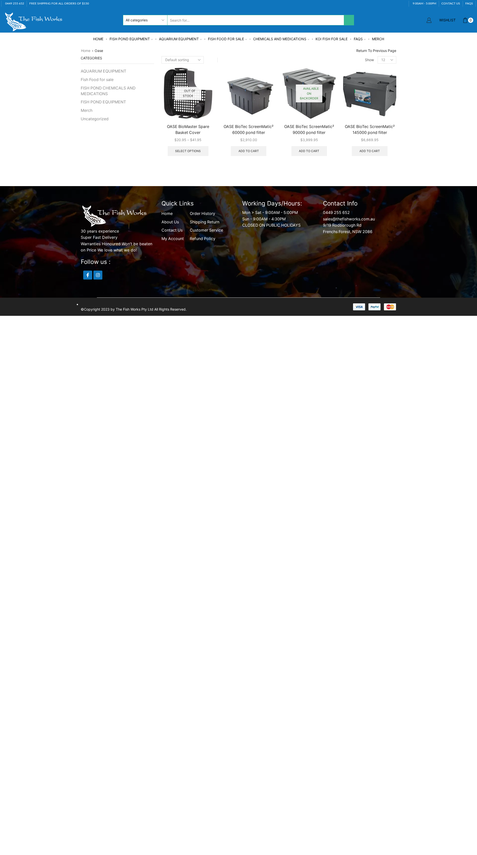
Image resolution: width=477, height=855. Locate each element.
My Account (172, 238)
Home (98, 39)
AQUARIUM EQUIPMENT (179, 39)
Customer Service (206, 230)
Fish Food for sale (226, 39)
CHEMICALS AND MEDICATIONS (279, 39)
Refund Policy (202, 238)
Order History (202, 213)
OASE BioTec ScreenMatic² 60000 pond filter (249, 129)
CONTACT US (450, 3)
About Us (170, 222)
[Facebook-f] (87, 275)
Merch (378, 39)
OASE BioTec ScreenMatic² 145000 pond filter (370, 129)
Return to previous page (376, 50)
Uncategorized (95, 119)
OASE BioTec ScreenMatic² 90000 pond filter (309, 129)
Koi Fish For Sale (332, 39)
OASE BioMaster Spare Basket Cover (188, 129)
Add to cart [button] (248, 151)
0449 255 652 (336, 212)
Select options (188, 151)
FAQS (469, 3)
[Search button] (349, 20)
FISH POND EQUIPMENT (130, 39)
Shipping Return (204, 222)
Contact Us (172, 230)
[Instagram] (97, 275)
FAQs (358, 39)
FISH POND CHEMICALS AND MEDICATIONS (108, 91)
